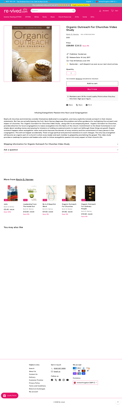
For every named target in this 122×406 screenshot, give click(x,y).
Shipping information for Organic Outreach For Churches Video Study (37, 144)
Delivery (32, 377)
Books (45, 17)
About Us (32, 371)
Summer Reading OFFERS (12, 17)
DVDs (77, 17)
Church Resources (65, 17)
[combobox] (53, 11)
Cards (85, 17)
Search (31, 368)
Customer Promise (36, 380)
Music (53, 17)
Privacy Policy (34, 383)
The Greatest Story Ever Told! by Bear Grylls (32, 1)
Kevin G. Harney (72, 34)
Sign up (81, 99)
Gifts (92, 17)
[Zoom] (32, 54)
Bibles (37, 17)
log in (88, 99)
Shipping (79, 79)
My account (33, 392)
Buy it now (92, 89)
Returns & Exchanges (37, 389)
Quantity (70, 69)
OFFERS (28, 17)
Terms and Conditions (37, 386)
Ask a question (11, 150)
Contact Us (33, 374)
